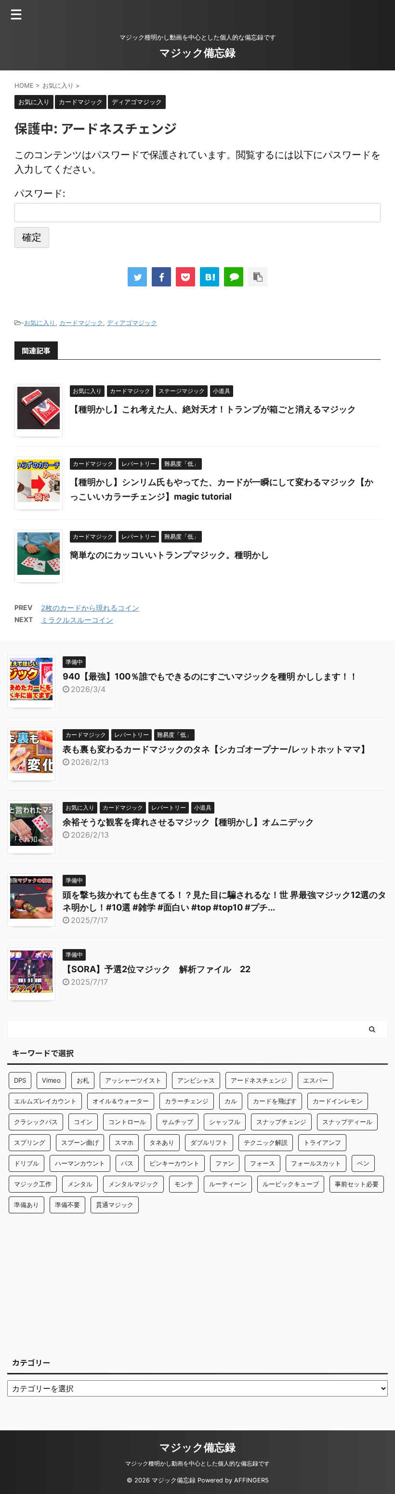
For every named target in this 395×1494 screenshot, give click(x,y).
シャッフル (224, 1122)
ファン (224, 1163)
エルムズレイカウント (45, 1101)
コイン (83, 1122)
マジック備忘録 (197, 52)
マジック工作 (33, 1184)
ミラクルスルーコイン (77, 620)
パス (127, 1163)
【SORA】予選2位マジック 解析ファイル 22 (156, 969)
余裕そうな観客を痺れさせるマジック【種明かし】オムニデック (188, 822)
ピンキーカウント (174, 1163)
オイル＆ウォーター (120, 1101)
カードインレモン (338, 1101)
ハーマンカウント (80, 1163)
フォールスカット (316, 1163)
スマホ (124, 1142)
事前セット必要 (357, 1184)
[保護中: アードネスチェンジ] (209, 276)
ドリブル (26, 1163)
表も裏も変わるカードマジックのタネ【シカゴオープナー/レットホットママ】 (216, 749)
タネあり (161, 1142)
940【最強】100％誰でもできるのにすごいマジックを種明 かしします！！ (210, 676)
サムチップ (177, 1122)
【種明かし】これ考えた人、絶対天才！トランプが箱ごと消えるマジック (213, 409)
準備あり (26, 1205)
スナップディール (347, 1122)
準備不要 (67, 1205)
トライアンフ (322, 1142)
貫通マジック (114, 1205)
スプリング (29, 1142)
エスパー (315, 1080)
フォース (262, 1163)
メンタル (79, 1184)
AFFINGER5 (251, 1480)
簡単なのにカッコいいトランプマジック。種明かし (169, 555)
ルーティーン (228, 1184)
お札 (83, 1080)
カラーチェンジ (187, 1101)
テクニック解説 (266, 1142)
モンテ (183, 1184)
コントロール (127, 1122)
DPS (20, 1080)
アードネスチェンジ (259, 1080)
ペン (363, 1163)
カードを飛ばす (275, 1101)
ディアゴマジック (132, 322)
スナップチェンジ (281, 1122)
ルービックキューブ (291, 1184)
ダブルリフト (209, 1142)
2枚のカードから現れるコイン (90, 607)
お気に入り (39, 322)
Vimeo (51, 1080)
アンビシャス (196, 1080)
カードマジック (81, 322)
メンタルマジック (133, 1184)
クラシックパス (36, 1122)
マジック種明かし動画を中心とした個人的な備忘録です (197, 1463)
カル (230, 1101)
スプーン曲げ (80, 1142)
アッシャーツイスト (133, 1080)
